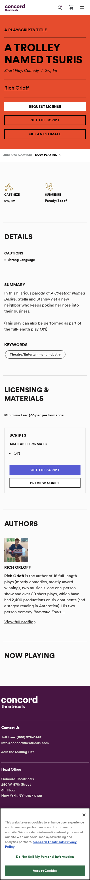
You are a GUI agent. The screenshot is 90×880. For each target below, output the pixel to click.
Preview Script (45, 483)
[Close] (84, 814)
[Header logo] (14, 7)
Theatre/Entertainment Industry (35, 354)
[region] (45, 844)
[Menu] (82, 8)
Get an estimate (45, 134)
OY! (43, 329)
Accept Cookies (45, 870)
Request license (45, 107)
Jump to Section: (17, 155)
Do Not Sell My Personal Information (45, 856)
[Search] (60, 8)
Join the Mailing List (17, 752)
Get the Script (45, 120)
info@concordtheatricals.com (25, 743)
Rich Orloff (16, 88)
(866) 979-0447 (29, 737)
